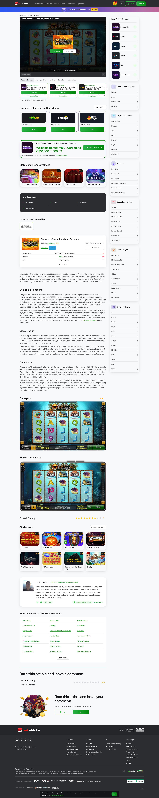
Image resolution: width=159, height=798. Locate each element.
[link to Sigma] (45, 781)
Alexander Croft (98, 602)
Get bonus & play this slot (93, 147)
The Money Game (56, 651)
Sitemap (128, 763)
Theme (55, 203)
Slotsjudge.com (31, 747)
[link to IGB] (36, 781)
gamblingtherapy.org (34, 96)
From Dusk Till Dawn (84, 651)
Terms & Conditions (132, 755)
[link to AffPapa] (54, 781)
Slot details (29, 203)
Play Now (94, 9)
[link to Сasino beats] (89, 781)
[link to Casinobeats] (62, 781)
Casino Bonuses (71, 752)
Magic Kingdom (28, 636)
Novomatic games (90, 320)
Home (21, 15)
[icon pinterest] (30, 740)
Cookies (128, 760)
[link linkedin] (37, 602)
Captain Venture (55, 646)
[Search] (122, 3)
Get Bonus (34, 92)
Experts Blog (110, 746)
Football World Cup (29, 626)
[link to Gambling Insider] (71, 781)
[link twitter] (41, 602)
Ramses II (80, 631)
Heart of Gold (54, 636)
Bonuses (61, 4)
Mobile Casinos (71, 746)
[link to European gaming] (97, 781)
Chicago (52, 626)
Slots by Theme (91, 755)
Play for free (69, 51)
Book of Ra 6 (54, 620)
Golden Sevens (82, 620)
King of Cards (27, 631)
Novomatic (37, 15)
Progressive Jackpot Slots (94, 752)
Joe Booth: (51, 243)
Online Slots (52, 4)
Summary (83, 203)
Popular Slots (90, 749)
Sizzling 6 (80, 646)
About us (128, 743)
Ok (114, 794)
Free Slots (28, 15)
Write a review (94, 248)
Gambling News (111, 749)
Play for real (56, 51)
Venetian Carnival (83, 641)
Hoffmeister (26, 620)
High (60, 257)
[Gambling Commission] (55, 788)
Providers (71, 4)
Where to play (30, 208)
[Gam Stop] (46, 788)
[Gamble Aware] (29, 788)
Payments (80, 4)
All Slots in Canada (97, 527)
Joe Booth (43, 100)
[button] (106, 89)
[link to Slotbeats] (80, 781)
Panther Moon (27, 646)
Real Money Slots (91, 746)
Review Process (131, 746)
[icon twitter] (21, 740)
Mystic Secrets (55, 641)
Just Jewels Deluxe (83, 636)
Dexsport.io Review (32, 85)
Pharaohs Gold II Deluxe (31, 641)
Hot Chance (81, 626)
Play (33, 129)
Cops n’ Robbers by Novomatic (60, 631)
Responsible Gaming (132, 757)
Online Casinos (39, 4)
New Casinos (71, 743)
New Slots (89, 743)
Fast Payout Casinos (73, 749)
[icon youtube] (26, 740)
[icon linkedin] (17, 740)
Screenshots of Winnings (113, 743)
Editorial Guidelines (131, 749)
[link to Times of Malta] (27, 781)
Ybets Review (60, 85)
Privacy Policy (130, 752)
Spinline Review (90, 85)
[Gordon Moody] (38, 788)
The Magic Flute (28, 651)
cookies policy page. (57, 795)
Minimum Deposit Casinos (74, 755)
